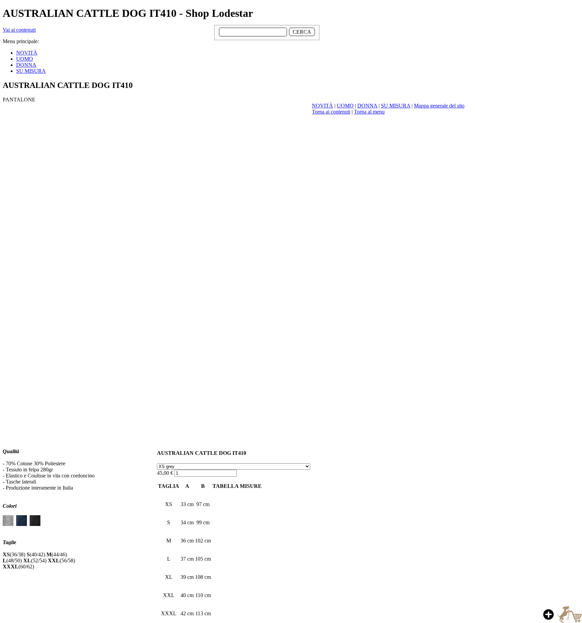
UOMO (345, 105)
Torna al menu (369, 112)
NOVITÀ (322, 105)
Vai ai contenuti (19, 30)
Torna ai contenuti (331, 112)
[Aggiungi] (561, 614)
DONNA (367, 105)
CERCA (302, 32)
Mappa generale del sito (439, 105)
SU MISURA (395, 105)
